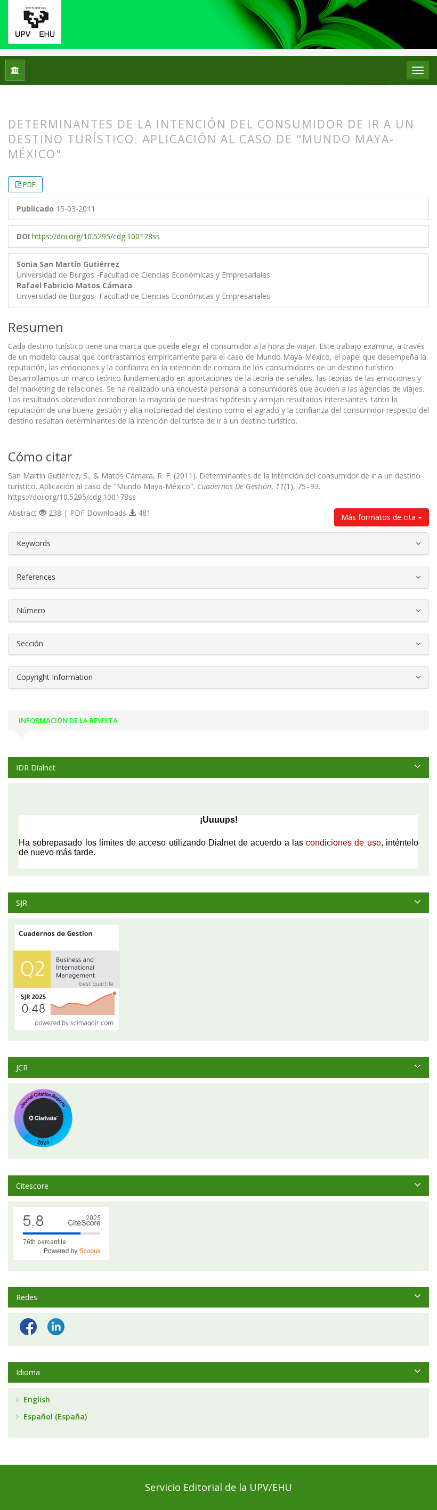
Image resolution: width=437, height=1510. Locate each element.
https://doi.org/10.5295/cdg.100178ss (96, 236)
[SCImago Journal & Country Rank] (66, 976)
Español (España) (54, 1416)
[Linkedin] (55, 1326)
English (35, 1399)
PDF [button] (29, 184)
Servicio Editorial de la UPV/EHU (218, 1487)
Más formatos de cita (379, 517)
